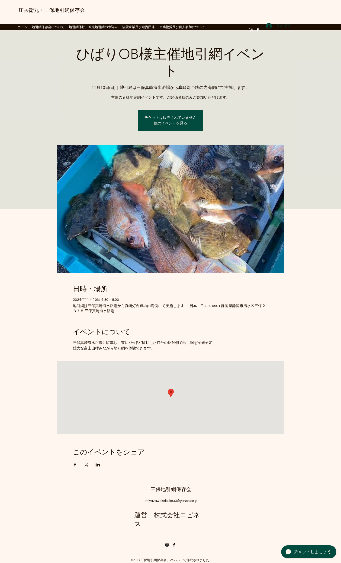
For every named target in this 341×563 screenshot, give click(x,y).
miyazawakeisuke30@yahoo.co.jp (171, 501)
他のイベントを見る (170, 123)
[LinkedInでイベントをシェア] (98, 464)
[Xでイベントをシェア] (86, 464)
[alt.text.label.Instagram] (167, 545)
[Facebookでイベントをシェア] (75, 464)
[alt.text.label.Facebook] (174, 545)
